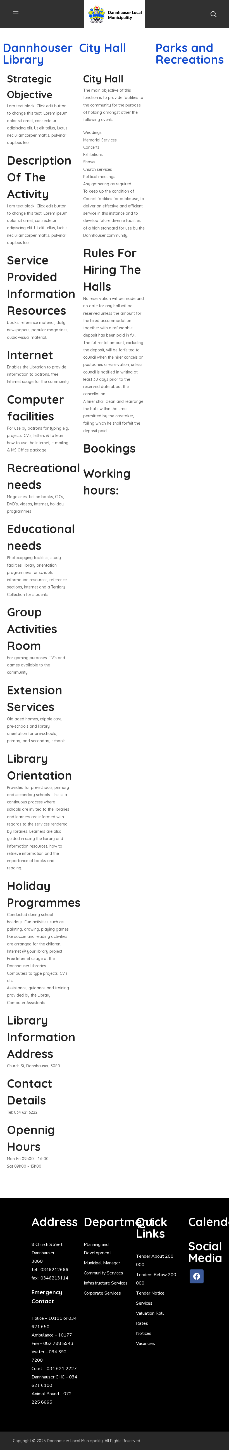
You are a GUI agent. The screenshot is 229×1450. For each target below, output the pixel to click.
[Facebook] (197, 1276)
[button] (213, 14)
